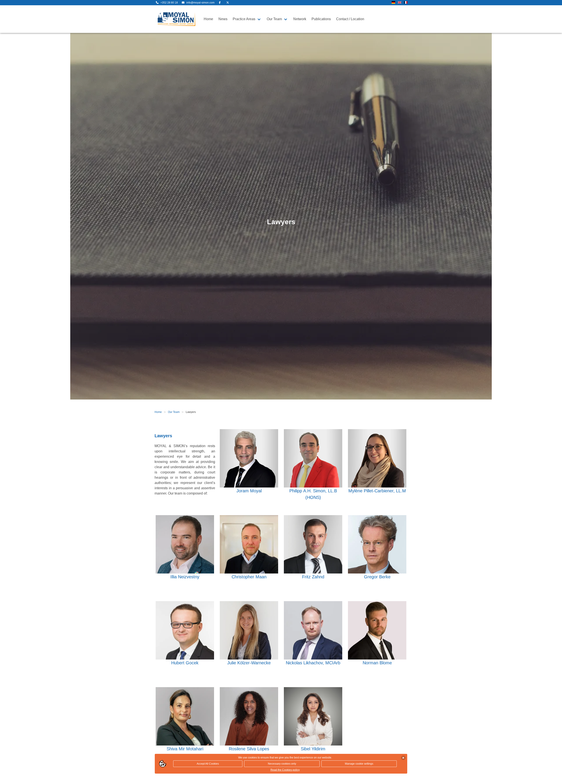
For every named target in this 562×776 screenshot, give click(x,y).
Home (208, 19)
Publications (321, 19)
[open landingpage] (176, 19)
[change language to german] (393, 3)
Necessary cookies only (282, 763)
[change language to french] (405, 3)
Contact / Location (350, 19)
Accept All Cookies (208, 763)
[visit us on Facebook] (219, 2)
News (222, 19)
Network (299, 19)
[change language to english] (399, 3)
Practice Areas (244, 19)
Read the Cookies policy (285, 769)
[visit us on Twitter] (227, 2)
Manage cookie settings (359, 763)
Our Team (274, 19)
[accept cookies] (403, 758)
